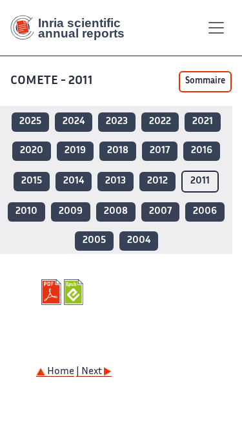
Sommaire (205, 81)
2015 (31, 181)
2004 (138, 241)
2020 (31, 151)
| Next (90, 372)
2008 (116, 211)
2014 (73, 181)
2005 (94, 241)
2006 (205, 211)
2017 (160, 151)
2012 (157, 181)
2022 (160, 122)
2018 (117, 151)
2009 (71, 211)
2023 (117, 122)
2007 (160, 211)
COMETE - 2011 (51, 81)
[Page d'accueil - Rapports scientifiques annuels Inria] (72, 27)
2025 (30, 122)
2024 (74, 122)
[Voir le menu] (216, 28)
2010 (26, 211)
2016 (201, 151)
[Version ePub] (75, 292)
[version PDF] (52, 292)
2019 (75, 151)
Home (59, 372)
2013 (115, 181)
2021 (202, 122)
